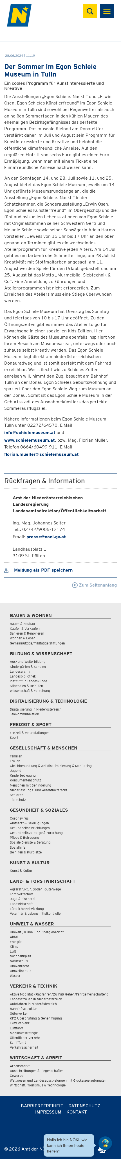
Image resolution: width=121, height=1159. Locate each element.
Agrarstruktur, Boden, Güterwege (35, 889)
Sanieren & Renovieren (27, 633)
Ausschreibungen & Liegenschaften (37, 1071)
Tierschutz (18, 800)
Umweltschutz (20, 971)
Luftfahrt (16, 1028)
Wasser (15, 975)
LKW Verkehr (20, 1023)
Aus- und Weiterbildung (28, 661)
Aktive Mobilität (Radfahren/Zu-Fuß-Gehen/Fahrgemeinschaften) (59, 994)
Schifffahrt (18, 1042)
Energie (15, 942)
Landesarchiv (20, 671)
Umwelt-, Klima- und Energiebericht (37, 932)
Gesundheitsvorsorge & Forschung (36, 833)
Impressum (48, 1112)
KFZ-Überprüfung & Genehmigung (36, 1018)
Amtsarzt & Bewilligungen (29, 823)
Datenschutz (84, 1105)
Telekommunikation (24, 714)
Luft (13, 951)
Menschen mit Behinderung (30, 785)
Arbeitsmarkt (20, 1066)
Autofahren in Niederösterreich (33, 1004)
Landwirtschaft (21, 904)
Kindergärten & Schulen (28, 667)
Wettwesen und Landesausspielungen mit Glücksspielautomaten (58, 1080)
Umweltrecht (19, 966)
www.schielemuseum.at (29, 440)
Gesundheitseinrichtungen (30, 828)
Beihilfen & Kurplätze (26, 852)
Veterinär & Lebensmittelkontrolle (35, 913)
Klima (14, 946)
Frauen (15, 761)
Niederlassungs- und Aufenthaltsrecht (38, 790)
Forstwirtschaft (21, 894)
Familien (16, 756)
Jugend (15, 770)
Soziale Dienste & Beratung (30, 842)
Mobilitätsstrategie (24, 1033)
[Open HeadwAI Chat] (105, 1143)
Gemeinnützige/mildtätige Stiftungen (37, 643)
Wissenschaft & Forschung (30, 691)
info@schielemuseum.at (29, 432)
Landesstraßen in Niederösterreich (36, 999)
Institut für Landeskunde (28, 681)
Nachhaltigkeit (20, 956)
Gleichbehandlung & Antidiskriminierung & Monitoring (51, 766)
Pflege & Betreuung (24, 837)
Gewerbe (16, 1075)
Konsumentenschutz (25, 780)
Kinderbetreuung (23, 775)
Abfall (14, 937)
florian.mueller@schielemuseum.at (41, 454)
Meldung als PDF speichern (43, 570)
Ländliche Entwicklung (27, 909)
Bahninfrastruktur (23, 1008)
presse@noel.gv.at (46, 536)
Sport (14, 737)
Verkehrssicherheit (24, 1047)
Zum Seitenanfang (97, 585)
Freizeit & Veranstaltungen (30, 733)
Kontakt (76, 1112)
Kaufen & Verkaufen (25, 628)
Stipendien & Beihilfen (26, 686)
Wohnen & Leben (22, 638)
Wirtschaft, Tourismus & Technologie (38, 1085)
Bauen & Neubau (22, 624)
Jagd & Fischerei (22, 899)
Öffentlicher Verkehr (25, 1038)
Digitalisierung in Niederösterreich (36, 709)
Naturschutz (19, 961)
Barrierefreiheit (42, 1105)
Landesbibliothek (23, 676)
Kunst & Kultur (21, 870)
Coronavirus (19, 818)
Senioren (16, 795)
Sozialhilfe (17, 847)
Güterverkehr (20, 1013)
